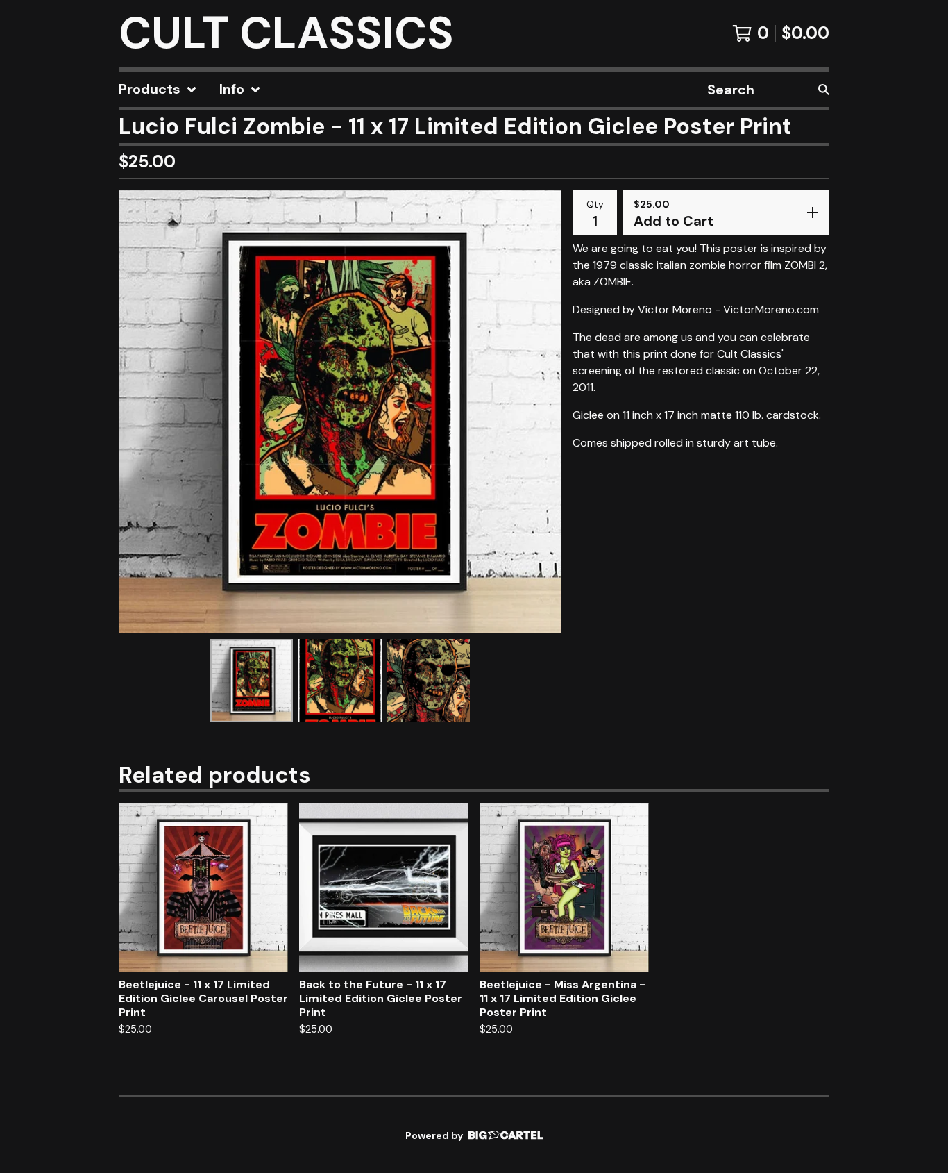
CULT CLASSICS (286, 33)
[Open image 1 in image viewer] (340, 411)
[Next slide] (542, 412)
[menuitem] (158, 89)
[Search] (824, 89)
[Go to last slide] (138, 412)
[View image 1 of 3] (252, 680)
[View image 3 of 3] (429, 680)
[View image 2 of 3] (340, 680)
